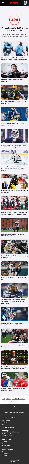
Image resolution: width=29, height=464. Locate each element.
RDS (3, 451)
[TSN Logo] (14, 3)
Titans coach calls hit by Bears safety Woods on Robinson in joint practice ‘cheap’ (14, 59)
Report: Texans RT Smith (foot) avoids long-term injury (14, 346)
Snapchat (23, 401)
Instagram (11, 401)
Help (3, 424)
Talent (3, 398)
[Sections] (3, 3)
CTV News (4, 441)
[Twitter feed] (14, 407)
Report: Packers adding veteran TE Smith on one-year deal (14, 191)
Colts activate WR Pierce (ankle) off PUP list (13, 278)
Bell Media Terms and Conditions (10, 432)
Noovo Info (4, 453)
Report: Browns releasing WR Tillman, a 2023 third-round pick (13, 235)
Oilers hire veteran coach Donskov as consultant (12, 80)
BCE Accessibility (6, 420)
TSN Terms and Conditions (9, 433)
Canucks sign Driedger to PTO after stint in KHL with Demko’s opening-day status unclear (14, 168)
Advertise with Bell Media (18, 398)
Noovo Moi (4, 455)
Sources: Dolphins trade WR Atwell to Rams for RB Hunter (12, 124)
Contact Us (4, 422)
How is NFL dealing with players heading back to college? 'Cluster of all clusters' (13, 367)
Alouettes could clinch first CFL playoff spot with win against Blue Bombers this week (14, 213)
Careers (8, 398)
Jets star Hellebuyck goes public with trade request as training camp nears (14, 146)
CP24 (3, 443)
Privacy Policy (5, 430)
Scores (25, 4)
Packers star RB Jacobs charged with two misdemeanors (13, 102)
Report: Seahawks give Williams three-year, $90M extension (14, 257)
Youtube (17, 401)
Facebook (4, 401)
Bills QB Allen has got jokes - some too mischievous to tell (13, 389)
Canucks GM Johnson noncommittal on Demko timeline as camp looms (12, 324)
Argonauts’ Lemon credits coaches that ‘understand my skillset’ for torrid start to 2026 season (13, 301)
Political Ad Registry (7, 435)
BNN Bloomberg (6, 445)
